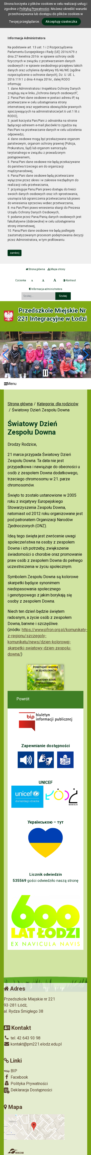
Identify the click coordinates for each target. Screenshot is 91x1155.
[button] (6, 354)
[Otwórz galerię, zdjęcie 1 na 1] (45, 677)
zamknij (14, 253)
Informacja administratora (46, 289)
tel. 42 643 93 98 (25, 1038)
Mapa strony (57, 269)
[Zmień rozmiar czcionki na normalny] (32, 280)
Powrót (22, 699)
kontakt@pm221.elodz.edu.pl (36, 1044)
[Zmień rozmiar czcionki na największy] (55, 280)
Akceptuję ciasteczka (61, 21)
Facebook (19, 1077)
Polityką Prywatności (34, 9)
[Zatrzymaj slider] (45, 372)
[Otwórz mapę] (34, 1126)
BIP (13, 1070)
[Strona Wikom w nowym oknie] (16, 1151)
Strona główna (36, 269)
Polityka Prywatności (29, 1083)
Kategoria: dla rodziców (57, 403)
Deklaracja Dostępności (31, 1090)
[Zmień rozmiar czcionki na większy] (43, 280)
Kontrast (70, 280)
